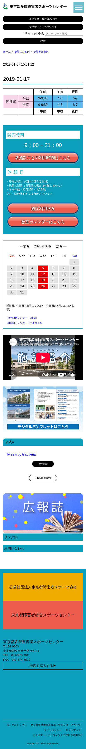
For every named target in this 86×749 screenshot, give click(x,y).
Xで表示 (43, 463)
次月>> (61, 246)
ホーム (7, 51)
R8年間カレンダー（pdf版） (22, 317)
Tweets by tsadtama (21, 454)
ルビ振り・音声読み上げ (43, 18)
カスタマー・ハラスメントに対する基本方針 (58, 735)
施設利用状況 (41, 51)
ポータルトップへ (16, 725)
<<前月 (24, 246)
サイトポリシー (53, 730)
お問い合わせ (14, 548)
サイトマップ (73, 730)
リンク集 (11, 537)
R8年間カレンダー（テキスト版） (25, 323)
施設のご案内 (22, 51)
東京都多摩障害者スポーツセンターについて (56, 725)
